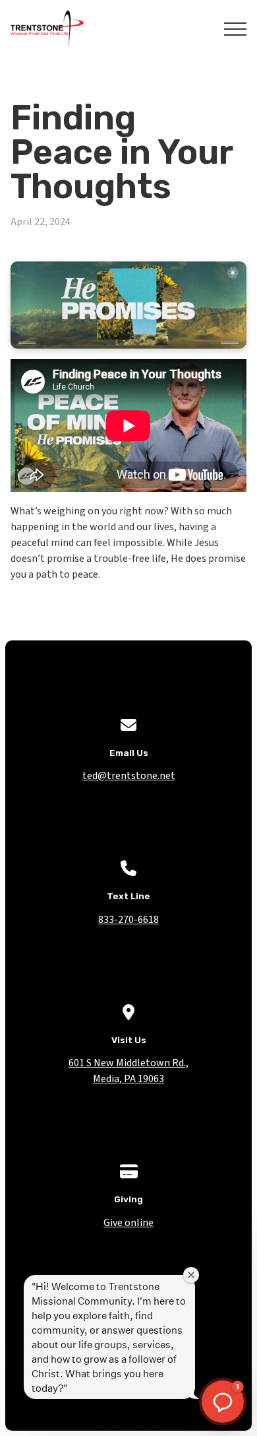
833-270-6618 (128, 919)
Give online (128, 1222)
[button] (235, 29)
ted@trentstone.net (128, 776)
